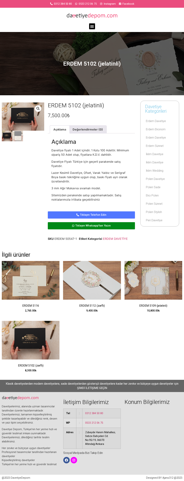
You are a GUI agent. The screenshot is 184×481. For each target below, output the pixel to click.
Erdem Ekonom (155, 129)
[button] (92, 26)
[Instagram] (74, 460)
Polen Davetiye (155, 179)
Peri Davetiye (154, 220)
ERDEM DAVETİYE (115, 238)
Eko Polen (152, 195)
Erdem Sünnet (155, 146)
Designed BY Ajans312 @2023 (164, 477)
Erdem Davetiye (156, 121)
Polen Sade (153, 187)
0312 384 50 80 (94, 413)
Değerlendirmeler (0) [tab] (88, 129)
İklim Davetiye (154, 154)
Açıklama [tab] (59, 129)
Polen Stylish (154, 212)
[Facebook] (66, 460)
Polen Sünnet (154, 203)
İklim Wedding (154, 170)
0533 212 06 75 (94, 422)
